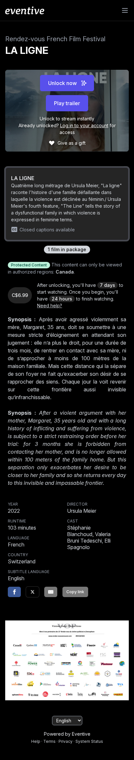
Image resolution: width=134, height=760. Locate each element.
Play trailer (67, 103)
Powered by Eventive (67, 734)
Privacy (66, 741)
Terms (49, 741)
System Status (89, 741)
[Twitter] (32, 592)
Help (35, 741)
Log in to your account (84, 125)
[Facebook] (14, 592)
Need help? (49, 305)
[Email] (50, 592)
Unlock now (62, 83)
